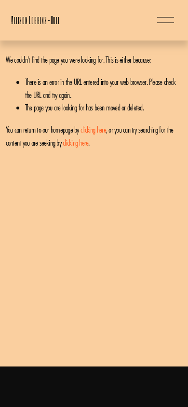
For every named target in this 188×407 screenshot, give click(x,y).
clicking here (93, 129)
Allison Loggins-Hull (35, 20)
